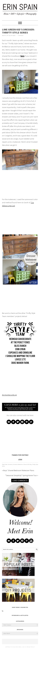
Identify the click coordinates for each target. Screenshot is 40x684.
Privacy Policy (31, 647)
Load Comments (20, 480)
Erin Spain (20, 9)
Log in (24, 647)
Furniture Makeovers (18, 464)
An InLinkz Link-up (9, 395)
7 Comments (20, 35)
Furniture (10, 464)
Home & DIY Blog (27, 464)
